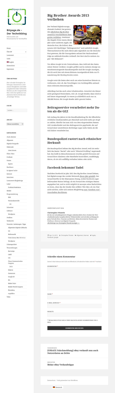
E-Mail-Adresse (54, 303)
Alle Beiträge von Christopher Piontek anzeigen (62, 223)
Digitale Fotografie (13, 144)
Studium (9, 217)
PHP (9, 197)
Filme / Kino (10, 154)
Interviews (10, 177)
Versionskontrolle (13, 201)
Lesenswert (10, 55)
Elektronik (10, 147)
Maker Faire (12, 283)
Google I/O (11, 277)
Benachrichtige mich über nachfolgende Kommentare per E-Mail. (72, 321)
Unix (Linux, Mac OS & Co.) (16, 238)
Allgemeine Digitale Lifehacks (17, 228)
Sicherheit (10, 207)
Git (10, 204)
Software (9, 211)
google (56, 237)
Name (50, 294)
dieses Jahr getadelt (87, 176)
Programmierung (12, 194)
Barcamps (11, 251)
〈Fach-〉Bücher (11, 137)
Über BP (9, 52)
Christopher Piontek (67, 235)
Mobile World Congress (15, 287)
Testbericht (10, 221)
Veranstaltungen (12, 248)
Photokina (11, 290)
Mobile (9, 191)
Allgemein (10, 140)
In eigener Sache (12, 171)
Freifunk (9, 157)
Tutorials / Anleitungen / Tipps (16, 224)
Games (9, 160)
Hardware (10, 167)
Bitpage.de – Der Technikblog (17, 31)
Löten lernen (12, 150)
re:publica (11, 293)
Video (8, 297)
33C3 (11, 267)
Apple (94, 235)
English (11, 62)
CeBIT (10, 254)
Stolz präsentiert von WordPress (67, 380)
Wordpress (11, 214)
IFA (9, 280)
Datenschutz (11, 66)
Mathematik (12, 234)
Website (50, 312)
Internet (9, 174)
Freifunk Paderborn (14, 187)
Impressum (10, 69)
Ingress (10, 164)
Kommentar (52, 266)
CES (9, 258)
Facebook (50, 237)
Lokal (8, 184)
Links (8, 59)
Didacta (10, 270)
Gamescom (11, 273)
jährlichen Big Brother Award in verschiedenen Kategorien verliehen (59, 34)
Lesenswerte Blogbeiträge (15, 181)
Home (9, 48)
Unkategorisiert (12, 244)
